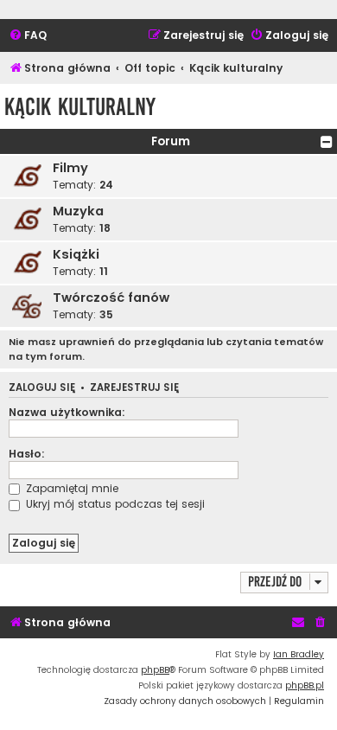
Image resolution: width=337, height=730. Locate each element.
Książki (76, 254)
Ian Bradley (298, 654)
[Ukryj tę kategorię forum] (327, 142)
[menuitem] (28, 36)
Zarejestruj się (134, 387)
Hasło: (27, 453)
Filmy (70, 167)
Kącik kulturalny (80, 106)
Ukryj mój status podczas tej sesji (113, 503)
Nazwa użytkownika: (67, 412)
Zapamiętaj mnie (70, 488)
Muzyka (78, 211)
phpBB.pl (304, 685)
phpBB (155, 669)
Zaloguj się (42, 387)
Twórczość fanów (111, 297)
